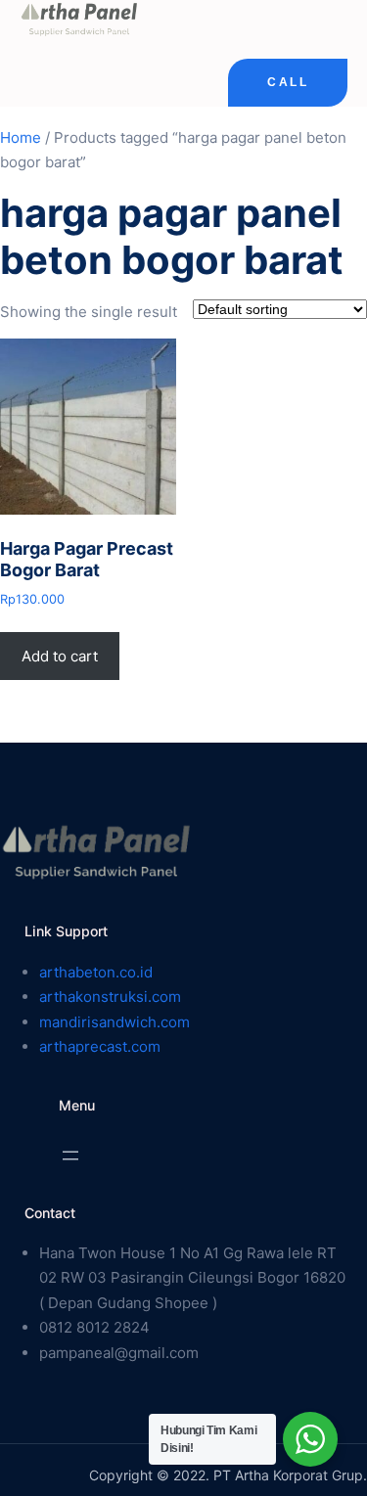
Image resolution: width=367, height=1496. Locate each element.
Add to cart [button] (60, 656)
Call (287, 82)
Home (20, 137)
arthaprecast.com (100, 1046)
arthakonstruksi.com (110, 996)
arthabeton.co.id (96, 972)
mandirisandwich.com (114, 1022)
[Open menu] (70, 1155)
